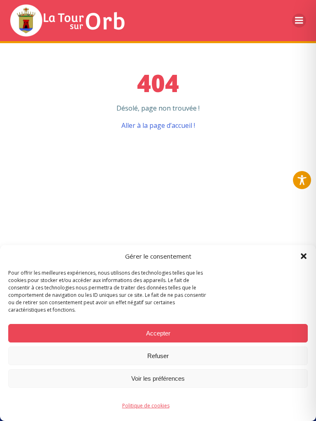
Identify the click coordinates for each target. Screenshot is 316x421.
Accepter (158, 333)
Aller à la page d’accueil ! (158, 125)
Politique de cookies (146, 405)
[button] (304, 256)
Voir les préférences (158, 378)
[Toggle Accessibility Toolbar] (302, 180)
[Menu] (299, 21)
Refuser (158, 355)
